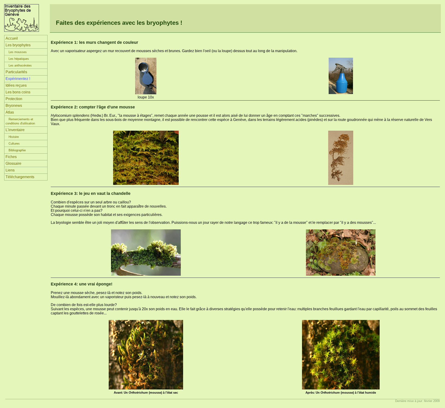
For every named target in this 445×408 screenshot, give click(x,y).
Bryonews (14, 106)
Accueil (12, 38)
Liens (10, 170)
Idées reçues (16, 85)
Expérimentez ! (18, 79)
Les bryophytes (18, 45)
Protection (14, 99)
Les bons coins (18, 92)
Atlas (10, 112)
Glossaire (13, 163)
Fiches (11, 157)
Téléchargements (20, 177)
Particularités (16, 72)
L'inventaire (15, 130)
